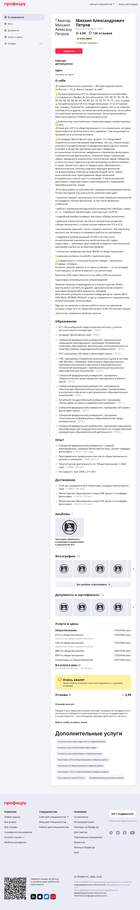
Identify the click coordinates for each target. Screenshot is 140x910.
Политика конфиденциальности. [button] (90, 895)
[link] (69, 51)
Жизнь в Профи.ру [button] (84, 847)
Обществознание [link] (65, 630)
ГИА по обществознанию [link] (69, 642)
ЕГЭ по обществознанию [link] (69, 634)
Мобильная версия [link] (15, 842)
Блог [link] (76, 852)
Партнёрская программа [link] (88, 837)
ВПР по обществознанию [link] (69, 655)
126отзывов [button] (102, 33)
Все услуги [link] (10, 822)
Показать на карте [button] (64, 74)
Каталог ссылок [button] (13, 837)
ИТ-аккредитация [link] (84, 822)
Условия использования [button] (18, 832)
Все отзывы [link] (10, 827)
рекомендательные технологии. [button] (90, 892)
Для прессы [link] (80, 832)
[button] (23, 17)
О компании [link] (81, 816)
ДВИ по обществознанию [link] (69, 650)
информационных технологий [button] (89, 884)
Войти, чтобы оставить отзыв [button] (71, 722)
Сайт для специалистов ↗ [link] (54, 816)
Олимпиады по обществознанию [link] (74, 659)
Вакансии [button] (79, 842)
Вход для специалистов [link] (52, 822)
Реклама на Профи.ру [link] (86, 827)
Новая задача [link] (12, 816)
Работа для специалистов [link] (53, 827)
